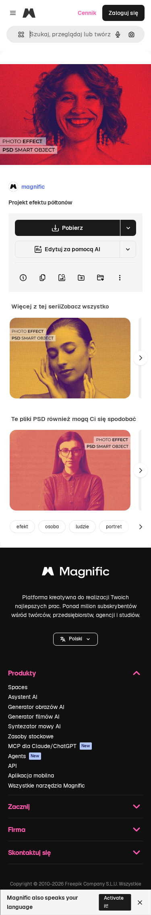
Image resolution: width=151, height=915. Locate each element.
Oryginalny (55, 69)
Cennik (87, 13)
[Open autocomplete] (18, 34)
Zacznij (19, 806)
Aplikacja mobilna (31, 775)
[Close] (140, 902)
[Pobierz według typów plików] (128, 228)
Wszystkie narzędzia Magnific (46, 785)
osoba (52, 526)
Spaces (17, 687)
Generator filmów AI (34, 716)
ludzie (82, 526)
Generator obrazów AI (36, 707)
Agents (23, 756)
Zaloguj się (123, 13)
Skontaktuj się (29, 852)
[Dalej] (140, 358)
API (12, 765)
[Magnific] (76, 573)
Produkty (22, 673)
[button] (75, 639)
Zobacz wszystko (85, 306)
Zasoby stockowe (31, 736)
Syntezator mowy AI (34, 726)
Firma (16, 829)
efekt (22, 526)
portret (114, 526)
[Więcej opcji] (120, 277)
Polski (75, 639)
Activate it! (114, 902)
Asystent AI (22, 696)
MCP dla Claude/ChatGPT (49, 746)
